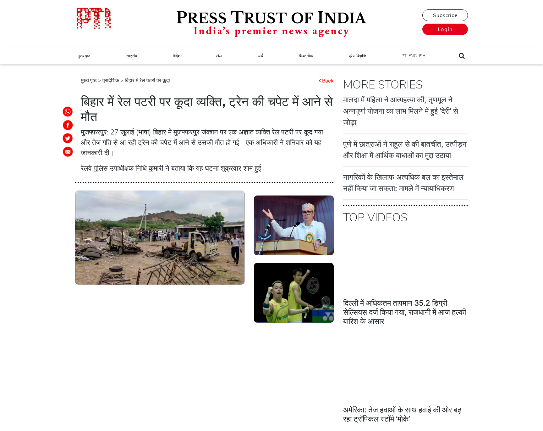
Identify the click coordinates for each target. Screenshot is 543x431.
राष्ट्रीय (131, 56)
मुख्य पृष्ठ (84, 56)
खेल (219, 56)
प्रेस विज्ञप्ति (357, 56)
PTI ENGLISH (413, 56)
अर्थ (260, 56)
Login (445, 29)
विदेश (176, 56)
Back (328, 80)
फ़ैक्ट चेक (306, 56)
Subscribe (445, 15)
